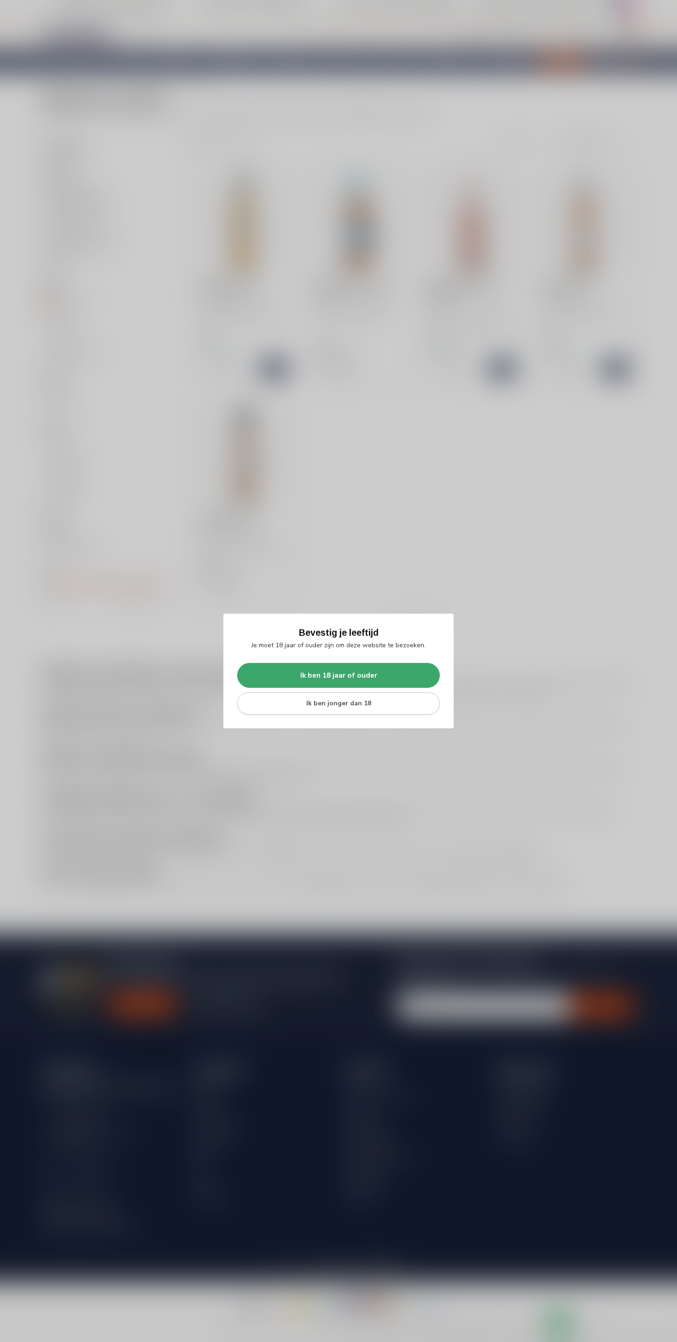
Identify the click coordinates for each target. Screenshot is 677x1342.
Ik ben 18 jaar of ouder (338, 675)
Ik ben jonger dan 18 (338, 703)
